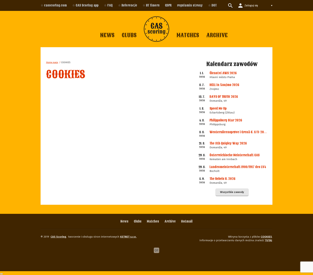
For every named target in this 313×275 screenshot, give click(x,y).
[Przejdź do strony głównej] (156, 29)
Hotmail (187, 221)
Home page (52, 62)
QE (156, 250)
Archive (170, 221)
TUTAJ (268, 240)
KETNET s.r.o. (128, 236)
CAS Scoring (58, 236)
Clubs (137, 221)
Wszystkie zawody (232, 192)
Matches (153, 221)
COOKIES (65, 62)
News (124, 221)
